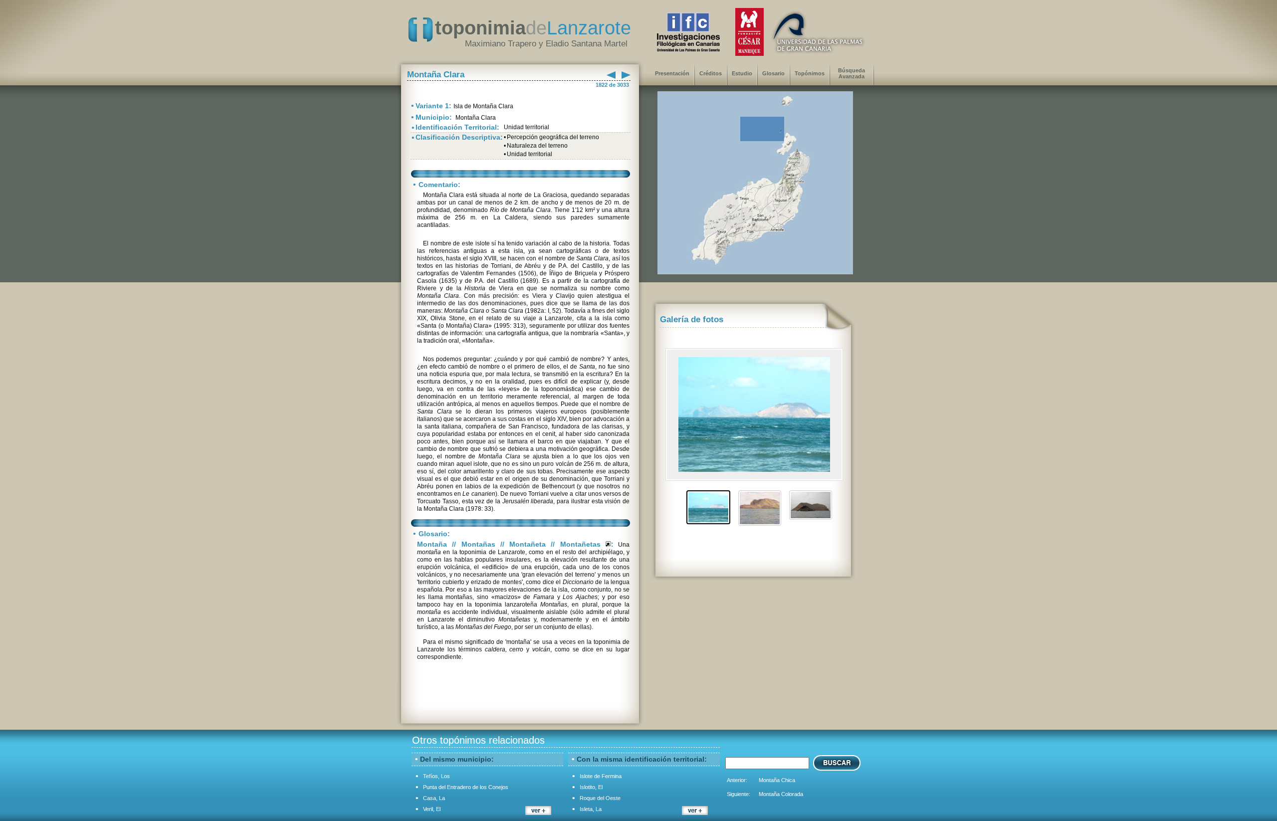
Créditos (710, 73)
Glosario (773, 73)
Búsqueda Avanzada (851, 73)
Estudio (742, 73)
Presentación (672, 73)
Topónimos (810, 73)
